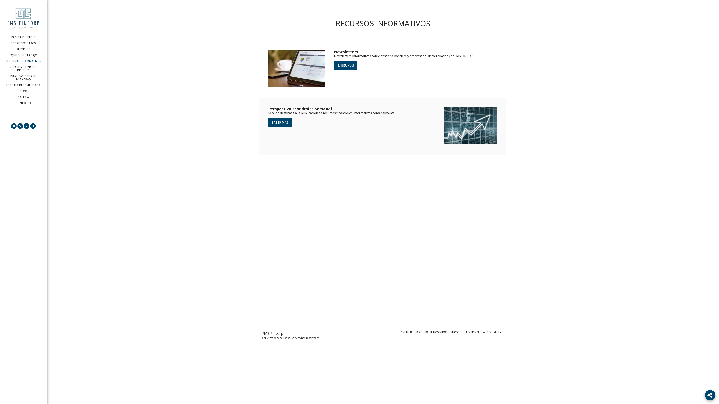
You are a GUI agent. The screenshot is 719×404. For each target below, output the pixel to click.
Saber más (346, 65)
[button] (14, 126)
